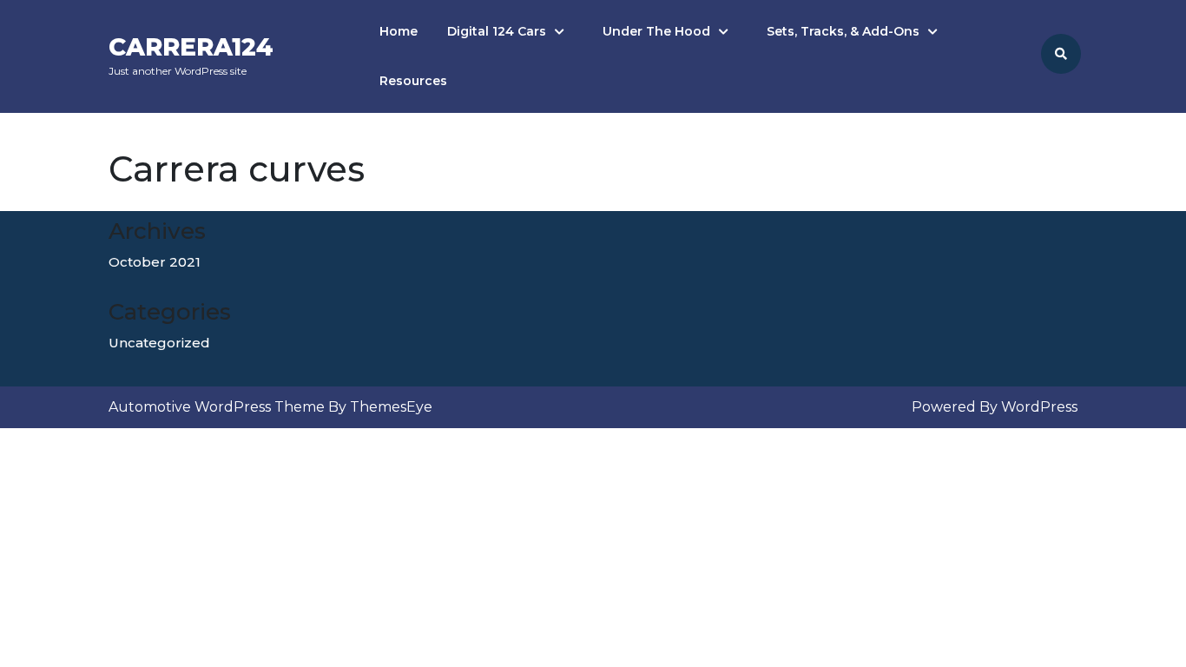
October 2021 (155, 262)
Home (398, 31)
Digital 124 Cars (496, 31)
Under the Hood (656, 31)
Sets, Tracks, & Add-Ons (843, 31)
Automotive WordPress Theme (217, 407)
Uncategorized (159, 342)
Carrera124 (191, 47)
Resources (413, 81)
